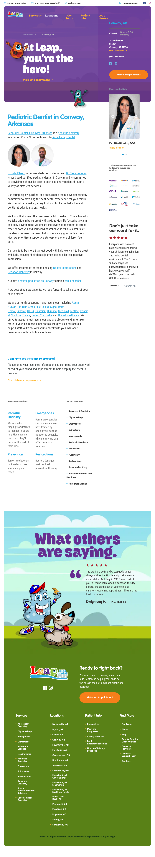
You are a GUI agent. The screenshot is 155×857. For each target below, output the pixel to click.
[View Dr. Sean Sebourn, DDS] (126, 154)
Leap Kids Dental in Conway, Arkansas (30, 133)
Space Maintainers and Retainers (26, 791)
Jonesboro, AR (59, 765)
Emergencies (24, 737)
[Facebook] (144, 3)
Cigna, (53, 307)
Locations (51, 15)
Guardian (40, 311)
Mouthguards (24, 754)
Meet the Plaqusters (92, 730)
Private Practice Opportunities (130, 740)
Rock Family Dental (63, 137)
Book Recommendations (97, 742)
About (125, 729)
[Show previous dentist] (112, 116)
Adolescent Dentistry (23, 725)
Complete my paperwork (23, 380)
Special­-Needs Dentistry (25, 799)
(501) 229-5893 (116, 57)
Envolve (21, 311)
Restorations (24, 777)
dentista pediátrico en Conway (36, 281)
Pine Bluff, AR (59, 809)
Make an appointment (36, 80)
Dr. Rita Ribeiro (16, 173)
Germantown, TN (61, 755)
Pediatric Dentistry (22, 760)
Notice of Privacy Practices (96, 749)
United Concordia (42, 315)
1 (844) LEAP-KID (130, 3)
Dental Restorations (64, 268)
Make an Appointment (100, 697)
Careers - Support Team (129, 754)
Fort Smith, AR (59, 750)
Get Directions (116, 51)
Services (34, 15)
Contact (126, 761)
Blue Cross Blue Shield (35, 307)
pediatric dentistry (68, 133)
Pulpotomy (23, 771)
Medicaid (63, 311)
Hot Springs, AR (60, 760)
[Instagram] (150, 3)
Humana (52, 311)
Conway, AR (58, 740)
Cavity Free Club (95, 737)
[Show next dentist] (135, 116)
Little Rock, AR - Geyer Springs (60, 776)
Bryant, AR (57, 729)
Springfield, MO (60, 825)
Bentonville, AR (60, 724)
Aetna (75, 302)
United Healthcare (68, 315)
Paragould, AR (59, 804)
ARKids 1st (14, 307)
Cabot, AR (57, 735)
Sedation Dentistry (19, 272)
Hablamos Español (23, 747)
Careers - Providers (127, 747)
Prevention (23, 766)
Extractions (24, 742)
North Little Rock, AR (58, 798)
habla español (73, 281)
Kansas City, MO (60, 771)
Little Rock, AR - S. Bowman (60, 783)
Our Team (69, 17)
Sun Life (16, 315)
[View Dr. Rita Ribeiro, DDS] (123, 154)
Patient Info (85, 17)
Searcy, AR (57, 820)
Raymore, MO (59, 814)
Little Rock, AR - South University (60, 791)
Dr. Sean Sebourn (76, 173)
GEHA (30, 311)
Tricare (26, 315)
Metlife (74, 311)
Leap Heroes (103, 17)
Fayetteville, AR (60, 745)
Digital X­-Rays (25, 731)
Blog (124, 735)
